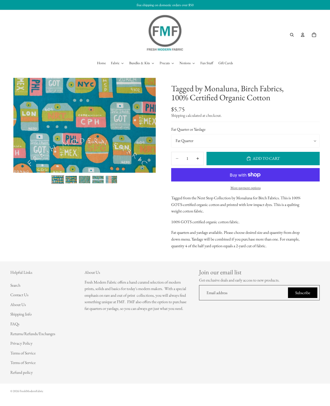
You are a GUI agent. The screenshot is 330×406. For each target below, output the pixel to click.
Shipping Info (21, 314)
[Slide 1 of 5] (57, 179)
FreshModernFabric (31, 391)
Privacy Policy (21, 343)
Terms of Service (23, 353)
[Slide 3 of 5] (84, 179)
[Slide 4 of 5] (98, 179)
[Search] (292, 34)
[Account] (302, 34)
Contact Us (19, 294)
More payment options (245, 188)
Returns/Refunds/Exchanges (32, 333)
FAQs (14, 324)
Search (15, 285)
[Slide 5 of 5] (111, 179)
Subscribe (302, 292)
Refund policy (21, 372)
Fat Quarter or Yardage (188, 129)
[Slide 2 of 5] (71, 179)
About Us (18, 304)
